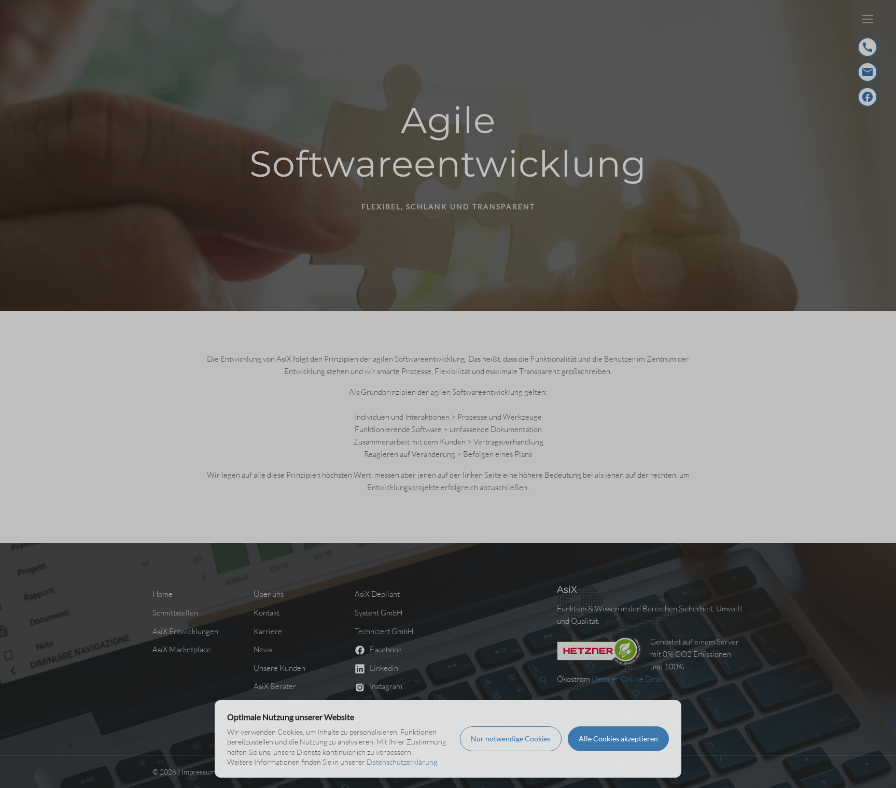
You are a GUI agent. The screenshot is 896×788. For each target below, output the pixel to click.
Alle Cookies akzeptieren (618, 738)
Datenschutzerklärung (402, 761)
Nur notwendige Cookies (511, 738)
